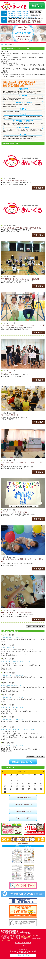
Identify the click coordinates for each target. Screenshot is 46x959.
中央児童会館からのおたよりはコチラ (23, 846)
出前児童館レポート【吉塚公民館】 (12, 675)
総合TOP (3, 44)
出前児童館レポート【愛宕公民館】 (12, 719)
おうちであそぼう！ (7, 647)
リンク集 (23, 945)
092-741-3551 (25, 937)
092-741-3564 (5, 940)
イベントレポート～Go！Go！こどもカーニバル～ (17, 729)
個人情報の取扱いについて (23, 943)
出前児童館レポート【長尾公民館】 (12, 637)
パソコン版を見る (23, 955)
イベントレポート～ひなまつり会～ (12, 745)
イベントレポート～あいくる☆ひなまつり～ (15, 661)
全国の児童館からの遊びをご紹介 (12, 685)
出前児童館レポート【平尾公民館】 (12, 697)
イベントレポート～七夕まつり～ (12, 707)
